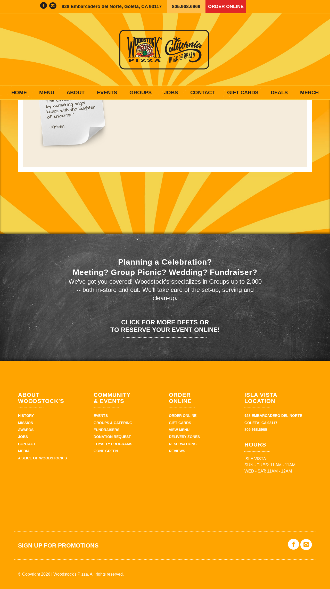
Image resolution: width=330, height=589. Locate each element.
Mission (25, 423)
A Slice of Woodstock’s (42, 458)
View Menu (179, 430)
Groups (140, 92)
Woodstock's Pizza (165, 49)
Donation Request (112, 437)
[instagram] (52, 6)
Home (19, 92)
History (26, 416)
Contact (202, 92)
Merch (309, 92)
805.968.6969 (186, 6)
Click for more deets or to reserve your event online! (165, 326)
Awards (26, 430)
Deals (279, 92)
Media (24, 451)
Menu (46, 92)
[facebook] (43, 6)
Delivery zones (184, 437)
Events (107, 92)
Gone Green (106, 451)
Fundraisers (106, 430)
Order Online (226, 6)
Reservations (182, 444)
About (76, 92)
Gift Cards (242, 92)
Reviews (177, 451)
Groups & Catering (113, 423)
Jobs (171, 92)
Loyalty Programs (113, 444)
